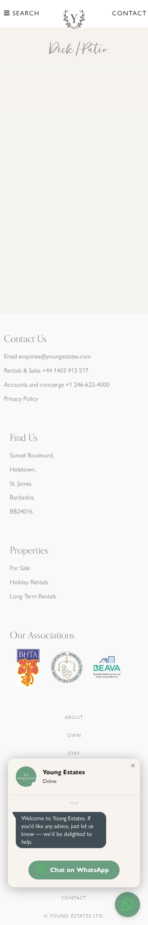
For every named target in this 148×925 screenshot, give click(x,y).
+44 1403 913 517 (65, 370)
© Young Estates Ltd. (74, 916)
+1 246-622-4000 (87, 384)
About (74, 717)
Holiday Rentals (29, 582)
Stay (74, 753)
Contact (129, 13)
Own (74, 735)
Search (24, 13)
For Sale (20, 568)
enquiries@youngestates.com (55, 356)
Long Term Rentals (33, 596)
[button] (133, 766)
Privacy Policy (21, 398)
